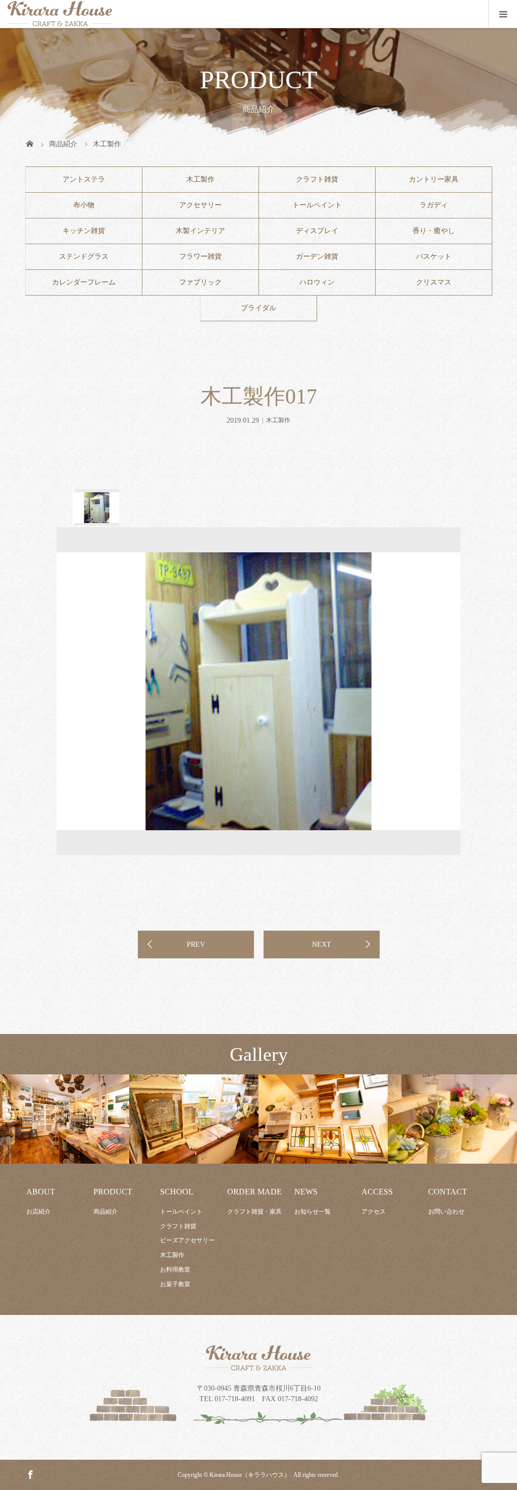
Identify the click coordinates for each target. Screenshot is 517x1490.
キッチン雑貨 (84, 231)
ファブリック (200, 282)
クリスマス (433, 282)
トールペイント (317, 205)
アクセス (373, 1211)
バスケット (433, 256)
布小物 (83, 205)
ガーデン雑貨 (317, 256)
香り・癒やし (433, 231)
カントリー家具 (433, 179)
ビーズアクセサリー (187, 1240)
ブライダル (258, 308)
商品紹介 (105, 1211)
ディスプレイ (317, 231)
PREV (196, 944)
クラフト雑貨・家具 (254, 1211)
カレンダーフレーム (84, 282)
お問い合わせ (446, 1211)
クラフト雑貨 (317, 179)
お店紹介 (38, 1211)
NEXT (321, 944)
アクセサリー (200, 205)
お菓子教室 (175, 1284)
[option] (96, 507)
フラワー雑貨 (200, 256)
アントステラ (84, 179)
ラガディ (434, 205)
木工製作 (200, 179)
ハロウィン (317, 282)
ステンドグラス (84, 256)
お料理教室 (175, 1269)
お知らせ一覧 (312, 1211)
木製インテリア (200, 231)
